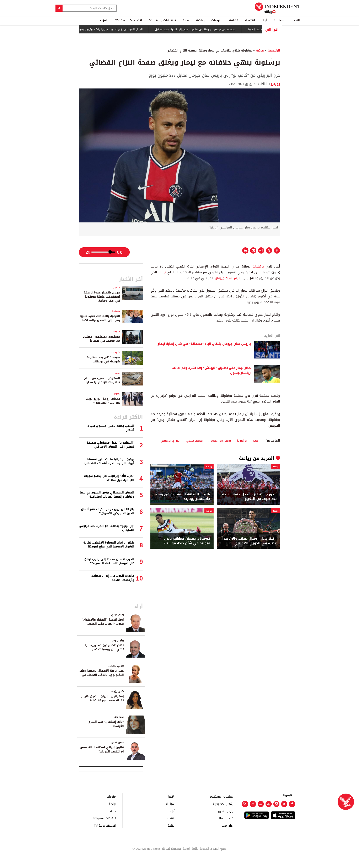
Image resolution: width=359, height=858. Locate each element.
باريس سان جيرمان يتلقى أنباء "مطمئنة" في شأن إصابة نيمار (204, 344)
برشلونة (258, 266)
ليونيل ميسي (194, 441)
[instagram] (276, 804)
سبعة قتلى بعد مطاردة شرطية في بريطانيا (103, 359)
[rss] (245, 804)
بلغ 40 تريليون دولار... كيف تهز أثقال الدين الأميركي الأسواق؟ (107, 511)
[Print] (245, 250)
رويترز (275, 84)
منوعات (216, 20)
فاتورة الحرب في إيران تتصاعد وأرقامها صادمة (112, 578)
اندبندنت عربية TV (128, 20)
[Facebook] (292, 804)
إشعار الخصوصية (223, 803)
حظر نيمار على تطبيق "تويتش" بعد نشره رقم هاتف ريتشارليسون (211, 370)
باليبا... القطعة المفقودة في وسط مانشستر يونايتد (182, 496)
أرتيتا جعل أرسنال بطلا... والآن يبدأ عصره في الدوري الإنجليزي (249, 541)
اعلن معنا (227, 825)
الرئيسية (274, 50)
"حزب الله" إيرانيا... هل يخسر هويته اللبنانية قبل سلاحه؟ (109, 478)
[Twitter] (284, 804)
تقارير (117, 394)
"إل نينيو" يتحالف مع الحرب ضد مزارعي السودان (106, 528)
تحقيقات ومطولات (162, 20)
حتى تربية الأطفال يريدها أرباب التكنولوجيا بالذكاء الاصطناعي (101, 673)
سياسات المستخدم (221, 796)
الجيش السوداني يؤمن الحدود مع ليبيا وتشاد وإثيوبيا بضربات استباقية (117, 29)
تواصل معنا (226, 818)
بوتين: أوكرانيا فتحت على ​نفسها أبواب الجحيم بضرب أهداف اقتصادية (109, 461)
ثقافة (233, 20)
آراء (264, 20)
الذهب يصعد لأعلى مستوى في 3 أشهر (110, 428)
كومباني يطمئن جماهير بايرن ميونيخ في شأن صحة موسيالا (186, 541)
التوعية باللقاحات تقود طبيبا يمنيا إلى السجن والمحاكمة (100, 318)
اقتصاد (249, 20)
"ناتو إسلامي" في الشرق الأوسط (105, 724)
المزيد (103, 20)
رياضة (200, 20)
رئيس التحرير (225, 811)
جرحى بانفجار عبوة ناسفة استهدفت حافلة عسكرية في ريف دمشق (102, 296)
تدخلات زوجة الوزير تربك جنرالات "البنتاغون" (103, 401)
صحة (186, 20)
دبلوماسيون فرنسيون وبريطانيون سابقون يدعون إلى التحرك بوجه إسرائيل (208, 29)
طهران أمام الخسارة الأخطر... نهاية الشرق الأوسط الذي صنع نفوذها (108, 545)
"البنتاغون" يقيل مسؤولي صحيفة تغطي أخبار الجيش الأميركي (110, 445)
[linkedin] (261, 804)
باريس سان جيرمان (228, 278)
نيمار (162, 272)
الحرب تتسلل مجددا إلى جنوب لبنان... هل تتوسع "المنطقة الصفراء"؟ (108, 561)
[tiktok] (253, 804)
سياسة (278, 20)
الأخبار (295, 20)
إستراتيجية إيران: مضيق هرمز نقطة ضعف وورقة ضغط (102, 698)
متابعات (116, 311)
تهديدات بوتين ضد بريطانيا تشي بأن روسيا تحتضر (104, 647)
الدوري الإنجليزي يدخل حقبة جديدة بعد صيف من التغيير (249, 496)
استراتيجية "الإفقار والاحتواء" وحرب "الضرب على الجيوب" (103, 622)
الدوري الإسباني (170, 441)
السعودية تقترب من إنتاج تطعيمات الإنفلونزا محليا (102, 380)
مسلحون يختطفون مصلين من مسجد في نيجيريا (101, 339)
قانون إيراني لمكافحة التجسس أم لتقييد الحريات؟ (102, 749)
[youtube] (269, 804)
